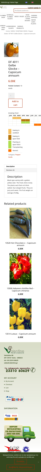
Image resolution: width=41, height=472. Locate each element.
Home (8, 31)
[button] (15, 46)
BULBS (22, 16)
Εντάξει (20, 461)
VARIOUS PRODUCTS (20, 27)
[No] (38, 462)
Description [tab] (10, 166)
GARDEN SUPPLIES (34, 16)
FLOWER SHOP (3, 16)
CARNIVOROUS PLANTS (11, 27)
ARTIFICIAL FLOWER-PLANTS (10, 16)
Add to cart (15, 103)
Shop (7, 391)
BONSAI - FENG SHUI (2, 27)
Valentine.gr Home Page (9, 2)
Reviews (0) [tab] (10, 170)
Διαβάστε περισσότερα (20, 467)
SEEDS (16, 16)
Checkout (9, 384)
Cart (7, 388)
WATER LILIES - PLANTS (33, 22)
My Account (10, 381)
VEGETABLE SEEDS (21, 31)
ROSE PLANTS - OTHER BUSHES (27, 17)
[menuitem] (26, 2)
